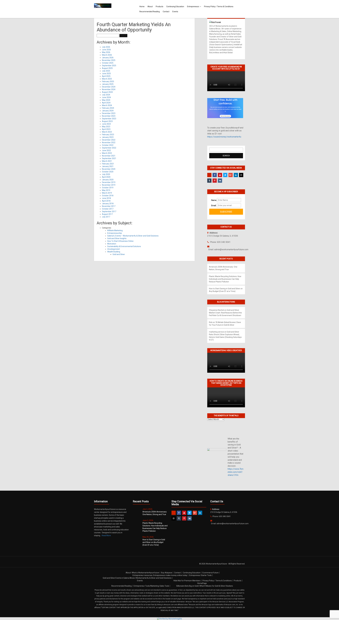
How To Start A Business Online (120, 241)
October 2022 (107, 145)
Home (141, 6)
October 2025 (107, 63)
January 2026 (107, 58)
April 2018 (106, 201)
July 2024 (106, 95)
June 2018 (106, 198)
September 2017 (109, 211)
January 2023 (107, 137)
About (150, 6)
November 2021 (108, 156)
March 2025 (107, 79)
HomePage (202, 583)
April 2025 (106, 76)
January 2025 (107, 84)
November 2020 (108, 169)
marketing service (216, 332)
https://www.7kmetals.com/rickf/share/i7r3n (235, 472)
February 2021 (108, 164)
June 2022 (106, 150)
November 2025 (108, 60)
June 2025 (106, 73)
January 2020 (107, 180)
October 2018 (107, 196)
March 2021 (107, 161)
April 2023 (106, 129)
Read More (106, 535)
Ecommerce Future (210, 573)
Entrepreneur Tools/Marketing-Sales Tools (151, 586)
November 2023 (108, 116)
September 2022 (109, 148)
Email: (213, 205)
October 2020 (107, 172)
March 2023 (107, 132)
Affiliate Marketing (115, 230)
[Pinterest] (215, 180)
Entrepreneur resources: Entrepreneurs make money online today (160, 575)
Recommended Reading (149, 11)
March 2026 (107, 55)
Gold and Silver (119, 254)
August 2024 (107, 92)
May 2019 (106, 190)
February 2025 (108, 81)
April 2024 (106, 103)
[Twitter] (225, 175)
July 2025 (106, 71)
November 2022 (108, 142)
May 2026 (106, 52)
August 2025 (107, 68)
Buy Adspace (166, 573)
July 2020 (106, 174)
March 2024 (107, 105)
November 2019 (108, 185)
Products (159, 6)
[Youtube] (220, 175)
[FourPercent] (209, 175)
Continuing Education (175, 6)
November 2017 (108, 206)
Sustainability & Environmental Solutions (124, 246)
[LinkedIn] (236, 175)
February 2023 (108, 134)
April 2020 (106, 177)
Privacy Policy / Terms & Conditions (218, 6)
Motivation (111, 244)
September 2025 (109, 65)
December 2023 (108, 113)
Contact (166, 11)
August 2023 (107, 121)
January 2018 (107, 203)
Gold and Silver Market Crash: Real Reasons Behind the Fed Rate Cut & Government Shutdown (225, 312)
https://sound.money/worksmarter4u (224, 136)
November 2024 (108, 89)
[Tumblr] (209, 180)
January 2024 (107, 111)
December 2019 (108, 182)
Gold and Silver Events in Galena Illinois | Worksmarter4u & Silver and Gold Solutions (137, 578)
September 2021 (109, 158)
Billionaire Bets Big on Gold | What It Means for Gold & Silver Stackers (204, 586)
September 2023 (109, 119)
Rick (210, 322)
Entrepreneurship (114, 233)
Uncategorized (113, 249)
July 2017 (106, 217)
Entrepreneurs (193, 6)
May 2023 (106, 127)
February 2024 (108, 108)
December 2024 (108, 87)
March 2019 (107, 193)
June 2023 (106, 124)
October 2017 (107, 209)
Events (175, 11)
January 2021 (107, 166)
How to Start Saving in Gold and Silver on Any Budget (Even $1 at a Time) (153, 542)
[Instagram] (241, 175)
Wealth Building (113, 252)
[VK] (220, 180)
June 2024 (106, 97)
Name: (213, 200)
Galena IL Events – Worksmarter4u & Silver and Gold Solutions (133, 236)
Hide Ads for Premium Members (186, 581)
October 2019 (107, 188)
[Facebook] (215, 175)
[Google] (230, 175)
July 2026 (106, 47)
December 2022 (108, 140)
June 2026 (106, 50)
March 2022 (107, 153)
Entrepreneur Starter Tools (200, 575)
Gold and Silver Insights (116, 238)
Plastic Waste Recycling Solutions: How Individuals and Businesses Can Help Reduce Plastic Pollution (225, 279)
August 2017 (107, 214)
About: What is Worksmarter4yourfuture (142, 573)
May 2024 (106, 100)
